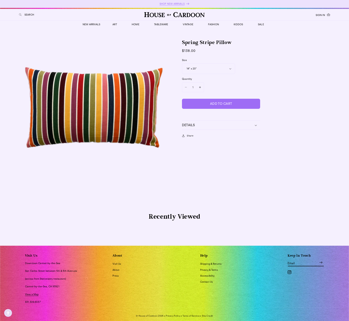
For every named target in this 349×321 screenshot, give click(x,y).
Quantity (187, 78)
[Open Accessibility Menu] (8, 313)
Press (115, 275)
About (115, 269)
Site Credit (207, 316)
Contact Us (206, 281)
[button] (26, 14)
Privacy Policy (173, 316)
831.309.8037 (33, 301)
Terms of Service (191, 316)
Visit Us (116, 263)
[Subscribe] (321, 262)
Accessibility (207, 275)
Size (184, 60)
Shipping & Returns (211, 263)
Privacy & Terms (209, 269)
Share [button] (190, 135)
